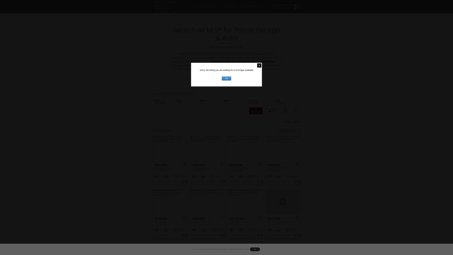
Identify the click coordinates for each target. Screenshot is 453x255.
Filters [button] (295, 112)
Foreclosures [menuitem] (228, 6)
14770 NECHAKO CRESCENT (241, 223)
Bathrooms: (226, 103)
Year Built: (252, 103)
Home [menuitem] (195, 6)
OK (255, 249)
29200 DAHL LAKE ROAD (202, 223)
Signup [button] (288, 121)
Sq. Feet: (280, 103)
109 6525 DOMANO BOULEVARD (280, 223)
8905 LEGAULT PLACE (163, 169)
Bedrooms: (203, 103)
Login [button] (296, 121)
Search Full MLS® (209, 6)
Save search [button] (256, 112)
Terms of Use (244, 249)
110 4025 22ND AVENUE (239, 169)
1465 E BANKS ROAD (163, 223)
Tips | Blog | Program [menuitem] (250, 6)
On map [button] (285, 112)
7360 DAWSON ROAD (200, 169)
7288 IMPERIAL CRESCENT (277, 169)
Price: (160, 103)
